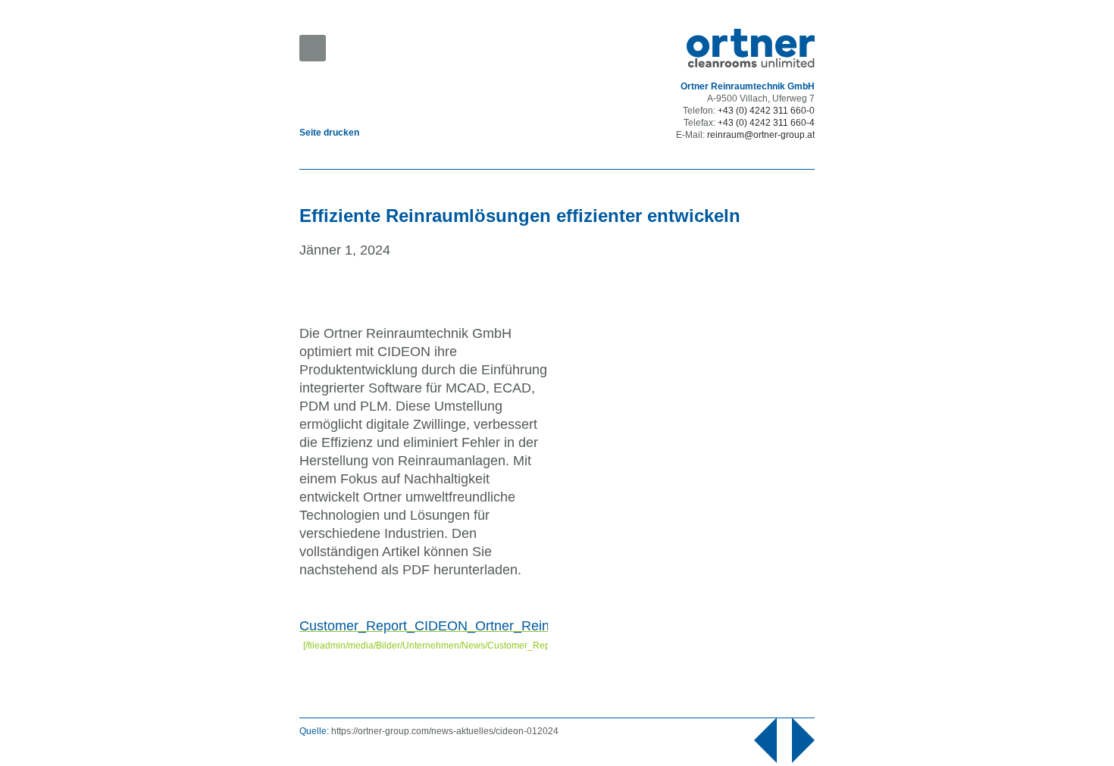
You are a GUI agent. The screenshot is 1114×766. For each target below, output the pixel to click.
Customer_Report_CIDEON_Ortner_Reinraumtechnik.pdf (472, 625)
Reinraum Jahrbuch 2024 (814, 740)
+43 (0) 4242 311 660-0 (766, 110)
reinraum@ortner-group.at (761, 135)
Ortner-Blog (754, 740)
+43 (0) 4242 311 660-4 (766, 122)
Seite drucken (329, 132)
